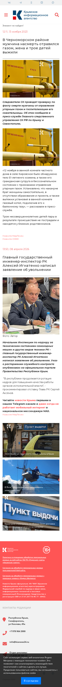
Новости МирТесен (13, 236)
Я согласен (31, 681)
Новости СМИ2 (11, 239)
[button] (56, 15)
